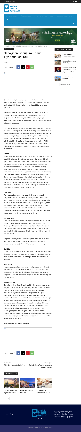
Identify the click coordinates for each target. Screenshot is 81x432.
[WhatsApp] (32, 67)
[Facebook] (18, 67)
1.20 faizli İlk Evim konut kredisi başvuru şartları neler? (10, 392)
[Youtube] (76, 1)
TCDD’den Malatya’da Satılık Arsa (14, 365)
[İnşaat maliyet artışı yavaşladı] (58, 78)
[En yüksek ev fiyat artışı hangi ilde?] (27, 383)
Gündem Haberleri (16, 46)
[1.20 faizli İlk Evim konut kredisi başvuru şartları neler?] (11, 383)
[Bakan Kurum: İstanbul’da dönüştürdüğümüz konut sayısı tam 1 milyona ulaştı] (58, 69)
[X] (74, 1)
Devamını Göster (65, 84)
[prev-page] (5, 398)
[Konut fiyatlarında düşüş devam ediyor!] (58, 62)
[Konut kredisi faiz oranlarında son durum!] (44, 383)
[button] (74, 24)
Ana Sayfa (6, 46)
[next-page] (8, 398)
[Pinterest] (28, 67)
